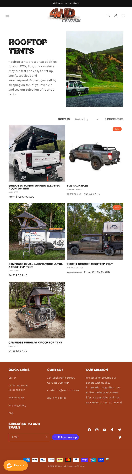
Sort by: (65, 119)
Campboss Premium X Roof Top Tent (35, 343)
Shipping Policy (17, 405)
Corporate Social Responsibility (18, 387)
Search (12, 377)
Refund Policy (16, 397)
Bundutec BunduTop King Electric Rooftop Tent (34, 187)
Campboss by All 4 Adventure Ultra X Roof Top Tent (36, 265)
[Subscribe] (46, 437)
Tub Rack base (77, 186)
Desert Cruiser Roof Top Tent (90, 264)
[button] (7, 15)
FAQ (11, 413)
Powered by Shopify (75, 466)
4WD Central (60, 466)
